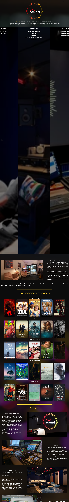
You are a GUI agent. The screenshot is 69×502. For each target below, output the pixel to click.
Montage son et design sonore (34, 37)
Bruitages (34, 39)
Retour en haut (64, 500)
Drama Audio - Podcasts (34, 41)
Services (34, 29)
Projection (34, 35)
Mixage (34, 33)
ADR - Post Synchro (34, 31)
